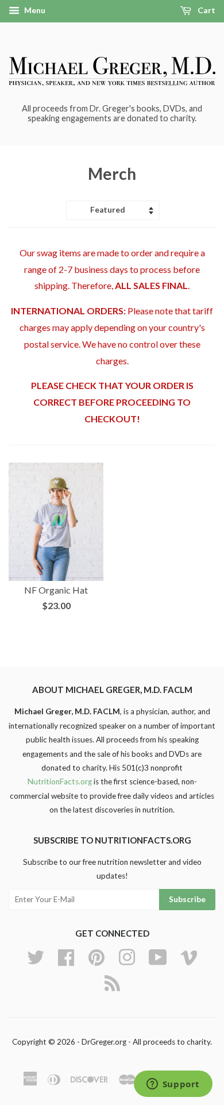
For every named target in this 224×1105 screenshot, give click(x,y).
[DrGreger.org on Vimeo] (189, 955)
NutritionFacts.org (60, 781)
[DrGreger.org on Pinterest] (96, 955)
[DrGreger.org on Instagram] (127, 955)
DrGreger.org (104, 1041)
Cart (205, 10)
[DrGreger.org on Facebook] (66, 955)
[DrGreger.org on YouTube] (158, 955)
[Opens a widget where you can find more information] (173, 1085)
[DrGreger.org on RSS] (112, 981)
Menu (33, 10)
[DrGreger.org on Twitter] (35, 955)
